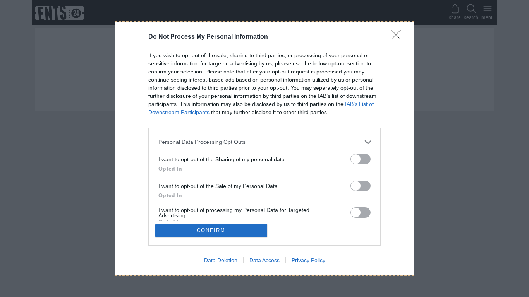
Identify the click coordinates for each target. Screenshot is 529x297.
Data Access (264, 260)
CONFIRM (211, 230)
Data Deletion (220, 260)
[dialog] (264, 148)
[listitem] (264, 142)
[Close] (398, 37)
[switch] (360, 159)
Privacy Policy (308, 260)
